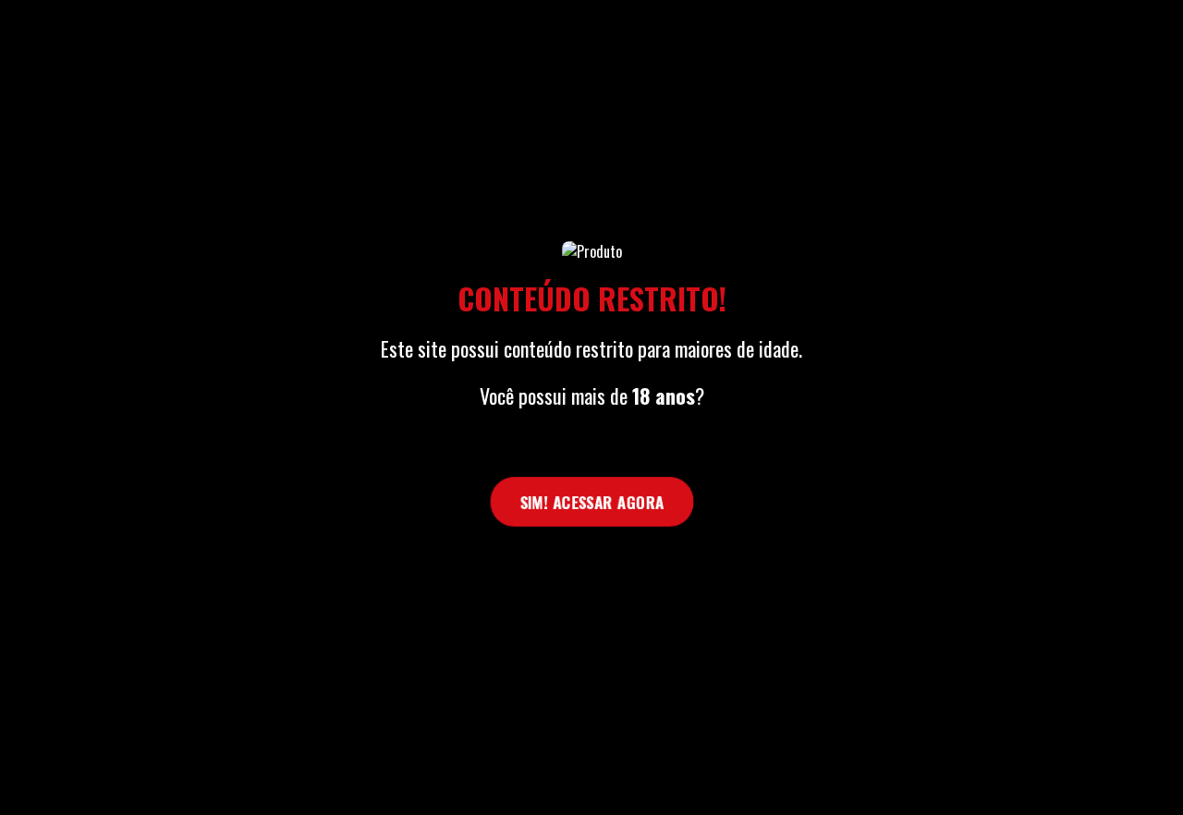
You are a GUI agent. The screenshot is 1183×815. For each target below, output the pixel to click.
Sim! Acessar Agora (591, 502)
